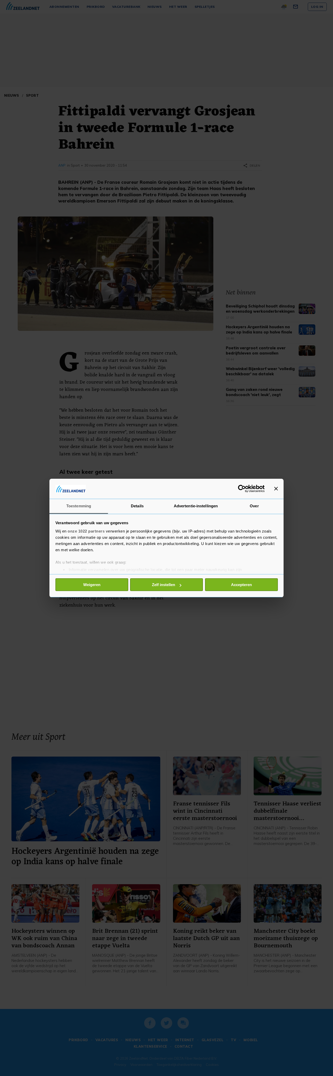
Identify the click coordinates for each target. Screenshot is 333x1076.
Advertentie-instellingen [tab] (196, 506)
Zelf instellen (163, 584)
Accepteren (241, 584)
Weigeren (91, 584)
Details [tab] (137, 506)
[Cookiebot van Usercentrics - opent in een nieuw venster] (242, 489)
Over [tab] (254, 506)
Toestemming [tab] (78, 506)
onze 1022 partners (86, 531)
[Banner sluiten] (276, 488)
